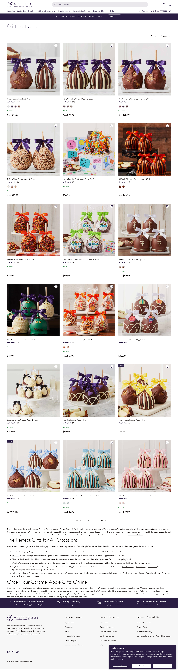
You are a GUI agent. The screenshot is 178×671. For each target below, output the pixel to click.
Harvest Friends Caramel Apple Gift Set (77, 339)
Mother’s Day (141, 566)
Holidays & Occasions (45, 11)
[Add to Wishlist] (56, 45)
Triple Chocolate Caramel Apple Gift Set (78, 99)
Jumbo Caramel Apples (25, 11)
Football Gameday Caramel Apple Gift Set (134, 259)
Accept (141, 665)
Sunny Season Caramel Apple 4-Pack (132, 420)
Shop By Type (63, 11)
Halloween (16, 573)
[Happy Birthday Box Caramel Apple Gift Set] (89, 149)
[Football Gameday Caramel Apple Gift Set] (144, 230)
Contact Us (69, 627)
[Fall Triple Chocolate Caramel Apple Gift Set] (144, 149)
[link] (76, 520)
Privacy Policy (118, 659)
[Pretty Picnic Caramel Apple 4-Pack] (33, 466)
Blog (101, 644)
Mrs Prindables (16, 661)
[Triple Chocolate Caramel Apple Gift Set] (89, 69)
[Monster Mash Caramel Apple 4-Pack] (33, 310)
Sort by (153, 36)
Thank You (15, 555)
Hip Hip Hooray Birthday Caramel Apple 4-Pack (81, 259)
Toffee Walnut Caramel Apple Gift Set (21, 179)
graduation (17, 569)
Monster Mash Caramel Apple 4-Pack (21, 339)
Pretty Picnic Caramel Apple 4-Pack (20, 495)
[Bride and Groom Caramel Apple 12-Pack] (33, 390)
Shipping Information (72, 636)
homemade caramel (87, 532)
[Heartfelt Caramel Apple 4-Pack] (89, 390)
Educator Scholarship (108, 640)
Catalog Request (71, 640)
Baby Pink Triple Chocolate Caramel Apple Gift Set (137, 495)
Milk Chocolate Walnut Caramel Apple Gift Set (135, 99)
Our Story (104, 622)
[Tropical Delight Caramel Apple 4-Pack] (144, 310)
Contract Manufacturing (74, 644)
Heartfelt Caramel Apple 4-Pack (75, 420)
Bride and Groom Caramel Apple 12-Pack (22, 420)
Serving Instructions (107, 636)
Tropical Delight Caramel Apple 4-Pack (132, 339)
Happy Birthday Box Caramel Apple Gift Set (79, 179)
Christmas (15, 559)
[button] (169, 4)
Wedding (15, 563)
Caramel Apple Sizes (107, 627)
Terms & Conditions (144, 622)
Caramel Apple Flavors (108, 631)
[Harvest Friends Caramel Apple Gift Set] (89, 310)
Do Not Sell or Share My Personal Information (154, 636)
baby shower (152, 566)
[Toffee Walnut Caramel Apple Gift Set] (33, 149)
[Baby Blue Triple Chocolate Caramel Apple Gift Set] (89, 466)
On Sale (112, 11)
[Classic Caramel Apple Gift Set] (33, 69)
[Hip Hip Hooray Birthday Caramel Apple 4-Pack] (89, 230)
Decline (163, 665)
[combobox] (100, 4)
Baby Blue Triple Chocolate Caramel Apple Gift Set (81, 495)
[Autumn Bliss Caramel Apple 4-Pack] (33, 230)
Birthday (15, 551)
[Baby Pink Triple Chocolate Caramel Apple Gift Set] (144, 466)
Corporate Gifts (98, 11)
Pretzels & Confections (81, 11)
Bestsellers (11, 11)
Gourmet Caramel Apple (48, 529)
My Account (69, 622)
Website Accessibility (144, 631)
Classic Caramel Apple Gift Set (18, 99)
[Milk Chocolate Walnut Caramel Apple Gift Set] (144, 69)
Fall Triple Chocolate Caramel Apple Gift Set (134, 179)
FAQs (67, 631)
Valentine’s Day (128, 566)
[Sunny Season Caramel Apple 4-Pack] (144, 390)
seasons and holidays (135, 534)
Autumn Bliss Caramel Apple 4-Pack (20, 259)
